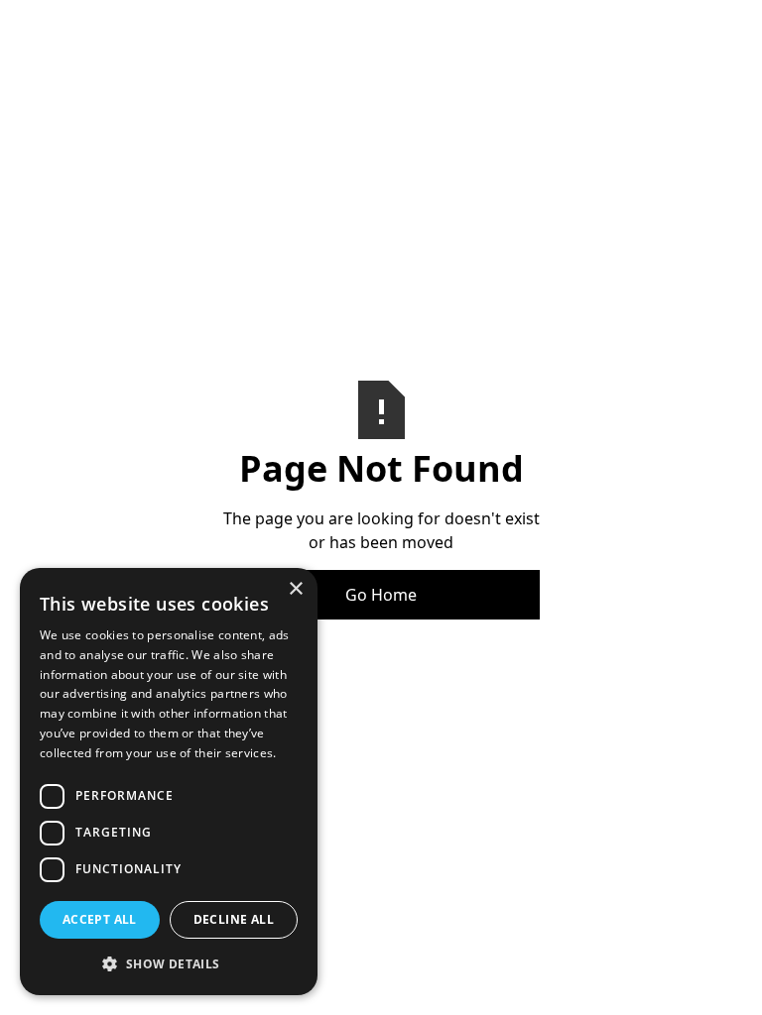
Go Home (381, 595)
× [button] (295, 589)
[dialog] (169, 781)
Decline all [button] (233, 919)
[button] (169, 963)
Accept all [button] (100, 919)
